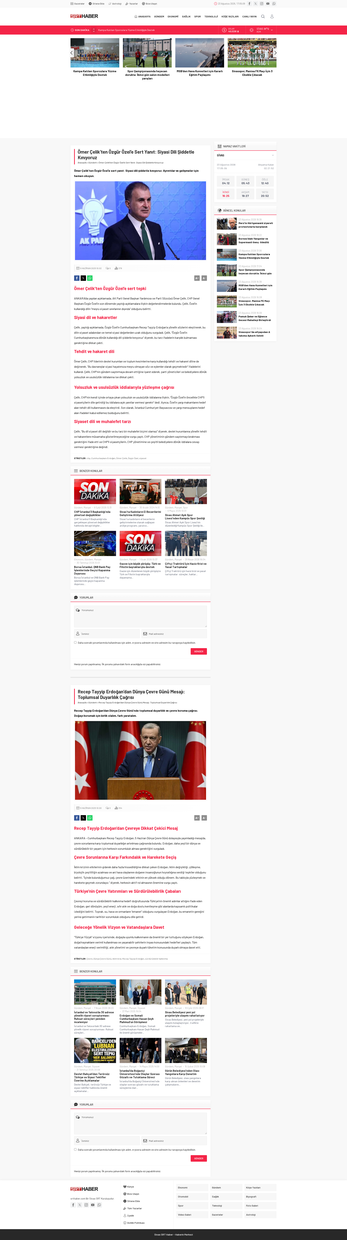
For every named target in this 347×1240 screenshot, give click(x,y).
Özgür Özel (133, 458)
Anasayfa (82, 162)
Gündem (92, 162)
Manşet (87, 507)
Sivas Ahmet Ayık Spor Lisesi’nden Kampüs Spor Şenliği (185, 516)
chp (88, 458)
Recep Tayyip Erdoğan (133, 958)
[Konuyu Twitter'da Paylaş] (83, 278)
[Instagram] (261, 3)
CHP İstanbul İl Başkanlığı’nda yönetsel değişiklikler (92, 513)
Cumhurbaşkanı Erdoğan (103, 458)
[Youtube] (267, 3)
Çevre (90, 958)
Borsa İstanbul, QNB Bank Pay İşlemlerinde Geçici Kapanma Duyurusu (92, 570)
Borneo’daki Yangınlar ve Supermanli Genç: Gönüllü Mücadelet (254, 242)
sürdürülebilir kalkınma (156, 958)
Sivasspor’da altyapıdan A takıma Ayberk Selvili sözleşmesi (254, 335)
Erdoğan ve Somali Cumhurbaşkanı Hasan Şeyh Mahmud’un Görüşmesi (137, 1019)
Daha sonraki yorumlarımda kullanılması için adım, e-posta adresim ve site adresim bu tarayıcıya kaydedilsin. (137, 642)
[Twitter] (255, 3)
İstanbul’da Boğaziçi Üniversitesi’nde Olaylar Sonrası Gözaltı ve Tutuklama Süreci (140, 1074)
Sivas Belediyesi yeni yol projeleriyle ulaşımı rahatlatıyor (185, 1014)
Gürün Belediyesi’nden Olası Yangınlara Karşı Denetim (182, 1072)
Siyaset (141, 1008)
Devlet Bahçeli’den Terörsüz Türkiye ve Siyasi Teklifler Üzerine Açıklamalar (92, 1077)
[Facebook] (249, 3)
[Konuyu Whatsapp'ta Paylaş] (90, 278)
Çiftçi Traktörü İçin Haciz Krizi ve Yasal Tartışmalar (186, 565)
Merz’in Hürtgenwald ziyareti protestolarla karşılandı (256, 224)
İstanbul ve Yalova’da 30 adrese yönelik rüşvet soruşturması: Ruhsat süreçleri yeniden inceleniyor (94, 1017)
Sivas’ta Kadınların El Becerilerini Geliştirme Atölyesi (140, 513)
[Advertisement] (173, 107)
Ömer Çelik (121, 458)
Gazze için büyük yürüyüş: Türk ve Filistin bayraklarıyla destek (140, 565)
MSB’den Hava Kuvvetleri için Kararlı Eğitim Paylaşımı (200, 72)
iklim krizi (116, 958)
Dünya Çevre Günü (102, 958)
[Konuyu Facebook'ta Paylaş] (77, 278)
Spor (185, 507)
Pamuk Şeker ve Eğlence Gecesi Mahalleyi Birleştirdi (255, 318)
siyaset (142, 458)
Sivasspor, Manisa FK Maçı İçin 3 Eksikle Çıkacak (252, 72)
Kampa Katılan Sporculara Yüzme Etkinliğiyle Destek (94, 72)
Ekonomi (78, 559)
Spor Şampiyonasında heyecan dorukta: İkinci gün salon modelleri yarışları (138, 29)
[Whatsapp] (274, 3)
